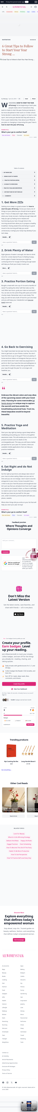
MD (19, 98)
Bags (3, 969)
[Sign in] (35, 7)
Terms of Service (7, 1073)
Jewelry (22, 1004)
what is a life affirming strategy (19, 837)
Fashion (4, 987)
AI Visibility (5, 1056)
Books (4, 976)
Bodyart (22, 973)
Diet (3, 983)
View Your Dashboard (20, 689)
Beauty (4, 973)
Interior (4, 1004)
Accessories (9, 11)
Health (4, 1000)
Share (34, 99)
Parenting (5, 1021)
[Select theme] (31, 7)
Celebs (33, 11)
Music (22, 1014)
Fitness (22, 987)
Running (4, 1025)
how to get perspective (19, 854)
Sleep (22, 1028)
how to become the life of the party (19, 848)
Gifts (3, 11)
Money (22, 1011)
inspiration (6, 39)
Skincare (4, 1028)
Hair (21, 997)
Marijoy (5, 99)
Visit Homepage (19, 940)
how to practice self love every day (19, 858)
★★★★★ (33, 39)
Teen (3, 1035)
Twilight (4, 1039)
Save (26, 99)
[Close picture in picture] (22, 1103)
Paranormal (23, 1018)
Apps (28, 11)
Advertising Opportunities (10, 1063)
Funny (22, 990)
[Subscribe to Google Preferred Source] (12, 563)
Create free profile (19, 684)
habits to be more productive (19, 851)
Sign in (4, 695)
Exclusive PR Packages (8, 1066)
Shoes (22, 1025)
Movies (16, 11)
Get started (30, 724)
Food (3, 990)
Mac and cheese (6, 135)
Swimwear (23, 1032)
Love (21, 1007)
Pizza (13, 135)
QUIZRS (35, 137)
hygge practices (12, 844)
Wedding (23, 1039)
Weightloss (5, 1042)
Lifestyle (4, 1007)
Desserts (23, 980)
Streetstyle (5, 1032)
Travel (22, 1035)
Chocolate (19, 135)
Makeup (4, 1011)
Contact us (5, 1052)
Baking (22, 969)
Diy (21, 983)
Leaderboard (7, 724)
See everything (6, 770)
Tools (21, 1042)
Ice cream (26, 135)
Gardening (23, 993)
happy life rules (26, 841)
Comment (5, 552)
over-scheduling (25, 844)
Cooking (4, 980)
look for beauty (19, 834)
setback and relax (12, 841)
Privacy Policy (6, 1070)
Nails (3, 1018)
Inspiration (23, 1000)
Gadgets (4, 993)
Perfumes (22, 11)
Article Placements (7, 1059)
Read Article (17, 816)
